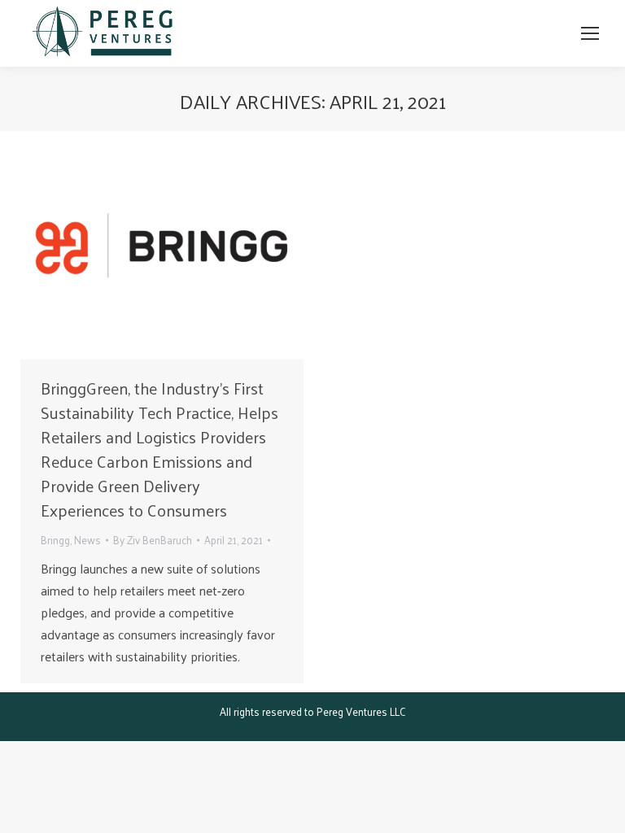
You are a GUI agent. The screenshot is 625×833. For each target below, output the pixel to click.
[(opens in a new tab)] (162, 249)
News (87, 539)
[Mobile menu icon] (590, 33)
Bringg (55, 539)
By (152, 539)
